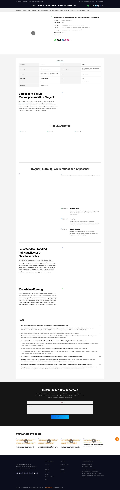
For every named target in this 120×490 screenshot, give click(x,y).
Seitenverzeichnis (49, 487)
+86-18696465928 (99, 1)
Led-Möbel (62, 471)
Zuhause (47, 464)
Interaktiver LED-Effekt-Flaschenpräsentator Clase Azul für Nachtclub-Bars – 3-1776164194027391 (94, 445)
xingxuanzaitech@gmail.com (87, 1)
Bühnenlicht (62, 467)
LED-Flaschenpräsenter (43, 10)
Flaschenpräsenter (32, 10)
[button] (75, 5)
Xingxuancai (18, 10)
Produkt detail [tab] (60, 60)
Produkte (47, 467)
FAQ (46, 479)
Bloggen (47, 474)
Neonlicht (62, 469)
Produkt (24, 10)
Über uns (47, 471)
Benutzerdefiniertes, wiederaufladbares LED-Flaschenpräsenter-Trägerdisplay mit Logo (69, 10)
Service (47, 469)
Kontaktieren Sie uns (49, 476)
